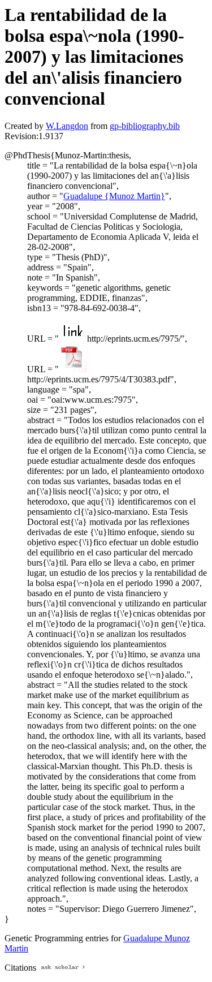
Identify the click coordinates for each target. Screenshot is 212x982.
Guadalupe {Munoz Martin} (114, 196)
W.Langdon (67, 126)
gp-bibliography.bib (145, 126)
